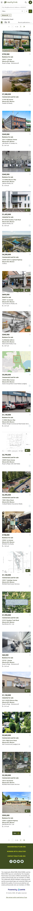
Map (5, 22)
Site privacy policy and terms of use (16, 897)
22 (28, 650)
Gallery (2, 22)
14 (28, 170)
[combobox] (16, 7)
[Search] (25, 2)
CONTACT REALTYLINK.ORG (16, 856)
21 (28, 290)
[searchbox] (15, 7)
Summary (9, 22)
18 (28, 49)
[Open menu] (1, 2)
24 (28, 690)
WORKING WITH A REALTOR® (16, 851)
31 (28, 530)
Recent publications (24, 22)
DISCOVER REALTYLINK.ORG (16, 847)
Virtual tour (17, 290)
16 (28, 450)
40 (28, 130)
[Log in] (30, 2)
